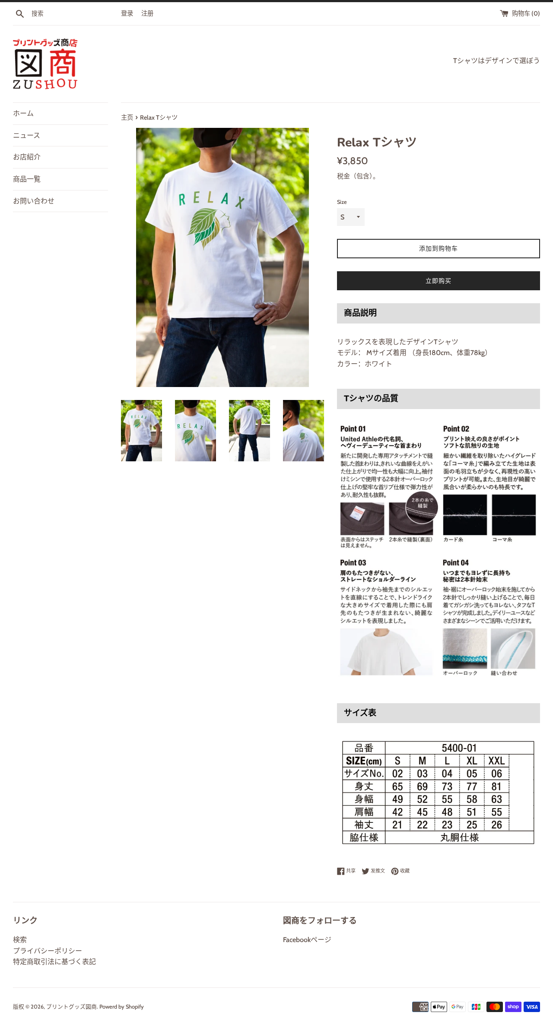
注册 (147, 13)
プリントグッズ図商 (71, 1006)
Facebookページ (307, 940)
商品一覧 (27, 179)
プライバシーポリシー (47, 951)
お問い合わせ (33, 201)
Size (342, 202)
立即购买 (438, 281)
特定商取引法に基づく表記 (54, 962)
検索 (20, 940)
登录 (127, 13)
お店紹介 (27, 157)
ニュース (26, 135)
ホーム (23, 113)
